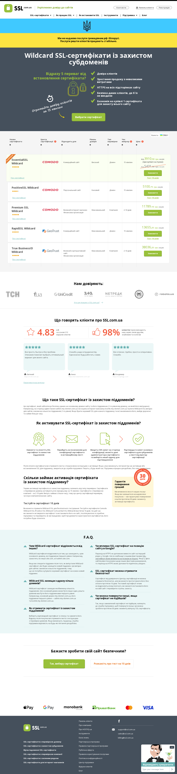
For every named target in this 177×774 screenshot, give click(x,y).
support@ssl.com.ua (126, 729)
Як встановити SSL (89, 15)
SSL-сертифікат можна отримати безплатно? (116, 572)
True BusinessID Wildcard (22, 250)
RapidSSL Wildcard (23, 228)
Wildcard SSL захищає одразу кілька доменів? (51, 582)
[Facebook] (120, 721)
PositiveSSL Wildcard (25, 187)
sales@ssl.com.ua (125, 733)
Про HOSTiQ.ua (85, 729)
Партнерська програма (89, 741)
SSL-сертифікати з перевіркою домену (42, 741)
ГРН (165, 135)
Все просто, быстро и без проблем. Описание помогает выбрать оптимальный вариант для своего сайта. (44, 355)
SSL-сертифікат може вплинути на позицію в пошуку (120, 557)
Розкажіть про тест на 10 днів (112, 663)
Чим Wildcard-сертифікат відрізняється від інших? (55, 547)
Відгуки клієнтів (85, 766)
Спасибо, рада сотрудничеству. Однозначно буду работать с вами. (85, 353)
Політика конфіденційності (90, 758)
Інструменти (111, 15)
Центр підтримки (86, 762)
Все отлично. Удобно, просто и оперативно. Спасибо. (132, 353)
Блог (144, 15)
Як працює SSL (64, 15)
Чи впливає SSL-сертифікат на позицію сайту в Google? (119, 547)
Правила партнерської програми (93, 746)
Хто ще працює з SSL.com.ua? (87, 302)
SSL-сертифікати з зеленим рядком (41, 758)
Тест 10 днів (153, 178)
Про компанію (85, 725)
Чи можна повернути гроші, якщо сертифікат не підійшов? (116, 597)
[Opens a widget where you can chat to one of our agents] (158, 758)
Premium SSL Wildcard (20, 209)
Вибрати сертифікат (88, 117)
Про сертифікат (17, 178)
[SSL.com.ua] (17, 11)
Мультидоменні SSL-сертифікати (40, 750)
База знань (84, 737)
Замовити (153, 173)
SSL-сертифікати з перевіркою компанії (43, 754)
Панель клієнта (146, 7)
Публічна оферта (86, 750)
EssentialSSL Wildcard (20, 161)
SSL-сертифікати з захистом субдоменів (43, 746)
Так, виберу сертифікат (64, 663)
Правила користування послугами (94, 754)
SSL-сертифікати (39, 15)
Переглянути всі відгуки (34, 382)
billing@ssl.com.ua (125, 737)
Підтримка (129, 15)
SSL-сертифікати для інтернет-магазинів (44, 762)
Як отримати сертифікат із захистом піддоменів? (52, 609)
